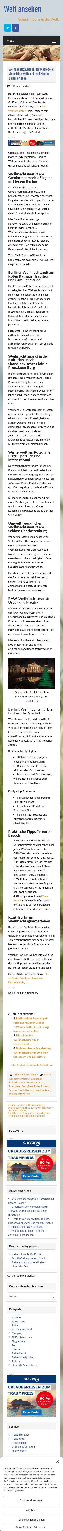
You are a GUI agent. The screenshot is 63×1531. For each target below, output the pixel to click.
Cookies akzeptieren (31, 1500)
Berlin (47, 1074)
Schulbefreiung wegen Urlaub (29, 1258)
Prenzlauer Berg (18, 1086)
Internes (17, 1349)
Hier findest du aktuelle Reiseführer (32, 1065)
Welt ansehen (22, 9)
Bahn (15, 1325)
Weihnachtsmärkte (19, 1093)
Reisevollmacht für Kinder (27, 1254)
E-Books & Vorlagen (23, 1446)
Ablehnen (31, 1510)
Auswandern (19, 1321)
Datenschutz (39, 1527)
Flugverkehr (19, 1341)
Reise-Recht (19, 1353)
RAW (30, 1086)
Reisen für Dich (20, 1434)
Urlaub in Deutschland (25, 1074)
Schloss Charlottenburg (22, 1090)
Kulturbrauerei (17, 1082)
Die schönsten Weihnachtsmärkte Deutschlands (28, 978)
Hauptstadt (35, 1078)
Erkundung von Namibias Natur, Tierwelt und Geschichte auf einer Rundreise (28, 1210)
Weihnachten (43, 1090)
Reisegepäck (19, 1442)
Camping (17, 1333)
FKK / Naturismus (22, 1337)
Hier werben (19, 1450)
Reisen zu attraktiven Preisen (29, 1262)
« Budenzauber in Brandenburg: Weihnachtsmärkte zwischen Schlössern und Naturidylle (31, 1107)
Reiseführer (19, 1438)
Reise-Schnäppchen (23, 1357)
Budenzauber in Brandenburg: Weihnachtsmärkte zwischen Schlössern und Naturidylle (32, 1052)
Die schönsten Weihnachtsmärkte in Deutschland (26, 1040)
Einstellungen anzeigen (31, 1519)
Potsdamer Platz (35, 1082)
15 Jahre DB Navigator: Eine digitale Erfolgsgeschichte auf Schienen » (29, 1114)
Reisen (16, 1361)
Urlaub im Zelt (20, 1266)
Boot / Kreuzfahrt (22, 1329)
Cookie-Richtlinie (24, 1527)
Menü (10, 40)
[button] (57, 1461)
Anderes (17, 1317)
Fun (14, 1345)
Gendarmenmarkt (18, 1078)
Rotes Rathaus (42, 1086)
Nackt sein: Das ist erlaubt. (27, 1226)
